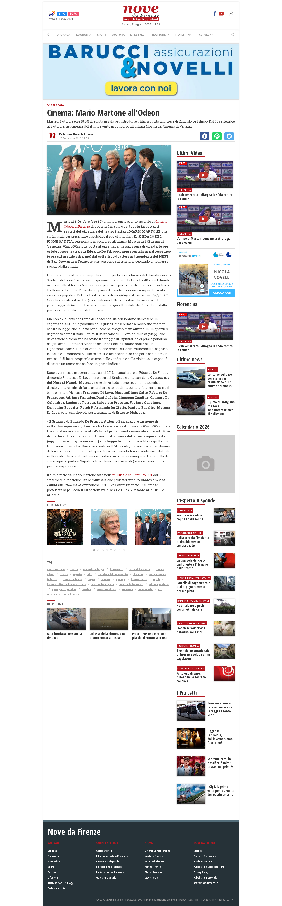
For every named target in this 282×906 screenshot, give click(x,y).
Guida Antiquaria (106, 877)
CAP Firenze (151, 877)
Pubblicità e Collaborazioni (208, 867)
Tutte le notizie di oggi (61, 883)
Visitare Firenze (154, 856)
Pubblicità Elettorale (205, 877)
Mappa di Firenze (154, 861)
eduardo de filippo (93, 569)
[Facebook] (215, 13)
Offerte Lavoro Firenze (157, 850)
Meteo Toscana (153, 872)
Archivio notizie (56, 888)
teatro (74, 569)
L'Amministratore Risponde (112, 856)
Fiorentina (183, 34)
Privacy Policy (201, 872)
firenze (64, 574)
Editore (197, 850)
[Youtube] (221, 13)
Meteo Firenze (153, 867)
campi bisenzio (70, 594)
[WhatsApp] (217, 136)
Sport (101, 34)
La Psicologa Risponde (109, 867)
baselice (86, 589)
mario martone (56, 569)
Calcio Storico (104, 850)
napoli (156, 579)
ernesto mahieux (106, 589)
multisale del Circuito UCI (132, 475)
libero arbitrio (139, 579)
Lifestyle (137, 34)
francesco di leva (72, 579)
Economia (83, 34)
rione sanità (145, 589)
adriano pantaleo (159, 584)
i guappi (120, 579)
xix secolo (127, 589)
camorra (105, 579)
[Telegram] (229, 136)
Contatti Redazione (204, 856)
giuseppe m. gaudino (64, 589)
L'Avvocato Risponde (107, 861)
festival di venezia (139, 569)
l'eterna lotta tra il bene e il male (66, 584)
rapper (91, 579)
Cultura (118, 34)
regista (77, 574)
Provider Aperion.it (204, 861)
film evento (116, 569)
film (89, 574)
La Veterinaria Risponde (110, 872)
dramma (138, 574)
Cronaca (63, 34)
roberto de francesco (131, 584)
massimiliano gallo (102, 584)
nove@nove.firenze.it (205, 883)
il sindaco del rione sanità (113, 574)
